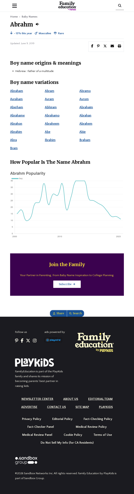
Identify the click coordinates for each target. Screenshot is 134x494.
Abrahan (85, 115)
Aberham (16, 107)
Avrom (84, 99)
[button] (37, 24)
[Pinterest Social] (16, 340)
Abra (13, 140)
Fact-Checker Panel (40, 427)
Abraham (16, 91)
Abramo (85, 91)
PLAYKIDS (106, 407)
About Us (70, 399)
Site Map (82, 407)
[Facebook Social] (22, 340)
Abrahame (17, 115)
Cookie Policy (73, 435)
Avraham (16, 99)
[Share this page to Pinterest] (98, 46)
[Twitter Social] (28, 340)
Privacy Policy (31, 419)
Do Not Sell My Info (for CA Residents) (67, 442)
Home (14, 16)
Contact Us (56, 407)
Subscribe (65, 284)
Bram (14, 148)
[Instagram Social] (35, 340)
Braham (84, 140)
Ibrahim (50, 140)
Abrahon (16, 123)
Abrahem (85, 123)
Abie (82, 132)
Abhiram (51, 107)
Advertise (29, 407)
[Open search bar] (120, 6)
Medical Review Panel (37, 435)
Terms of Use (102, 435)
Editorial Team (100, 399)
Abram (49, 91)
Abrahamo (52, 115)
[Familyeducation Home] (94, 342)
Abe (47, 132)
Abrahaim (86, 107)
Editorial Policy (62, 419)
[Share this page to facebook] (92, 46)
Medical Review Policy (91, 427)
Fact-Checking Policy (98, 419)
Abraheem (52, 123)
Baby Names (29, 16)
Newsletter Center (37, 399)
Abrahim (16, 132)
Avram (49, 99)
